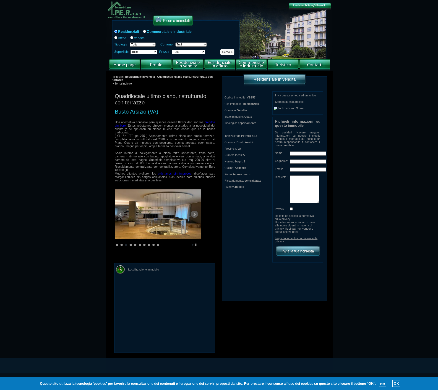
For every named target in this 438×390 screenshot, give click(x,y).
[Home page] (124, 69)
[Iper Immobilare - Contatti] (314, 69)
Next (194, 214)
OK (396, 383)
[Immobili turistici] (283, 69)
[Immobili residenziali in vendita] (187, 69)
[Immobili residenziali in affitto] (219, 69)
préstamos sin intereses (174, 173)
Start (193, 245)
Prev (120, 214)
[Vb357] (159, 214)
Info (382, 383)
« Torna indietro (122, 83)
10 (158, 245)
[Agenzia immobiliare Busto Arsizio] (156, 69)
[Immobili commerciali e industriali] (251, 69)
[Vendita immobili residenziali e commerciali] (126, 19)
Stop (196, 245)
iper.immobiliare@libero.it (309, 5)
